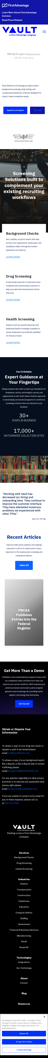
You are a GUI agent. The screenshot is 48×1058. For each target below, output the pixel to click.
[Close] (44, 1017)
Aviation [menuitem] (24, 883)
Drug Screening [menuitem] (24, 862)
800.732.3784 (12, 803)
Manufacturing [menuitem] (24, 935)
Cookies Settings (24, 1050)
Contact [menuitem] (24, 982)
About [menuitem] (24, 978)
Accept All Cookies (24, 1042)
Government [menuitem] (24, 924)
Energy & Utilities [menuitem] (24, 912)
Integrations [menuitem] (24, 961)
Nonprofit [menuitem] (24, 947)
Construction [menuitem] (24, 895)
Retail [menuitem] (24, 941)
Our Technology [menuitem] (24, 967)
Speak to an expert (15, 110)
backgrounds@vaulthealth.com (23, 771)
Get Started (24, 704)
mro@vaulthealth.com (18, 753)
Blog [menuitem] (24, 993)
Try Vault (37, 110)
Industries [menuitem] (24, 879)
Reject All (24, 1033)
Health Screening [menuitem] (24, 868)
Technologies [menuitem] (24, 958)
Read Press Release (12, 20)
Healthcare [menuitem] (24, 900)
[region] (24, 1034)
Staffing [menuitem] (24, 918)
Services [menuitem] (24, 853)
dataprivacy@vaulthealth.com (22, 788)
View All (24, 565)
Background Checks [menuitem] (24, 857)
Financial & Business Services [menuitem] (24, 929)
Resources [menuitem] (24, 1004)
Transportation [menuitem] (24, 889)
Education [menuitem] (24, 906)
